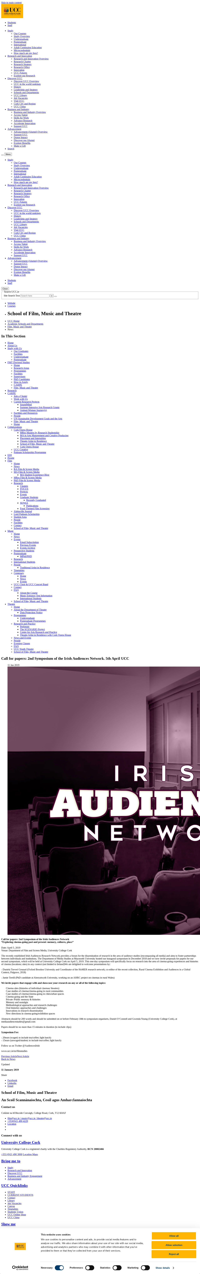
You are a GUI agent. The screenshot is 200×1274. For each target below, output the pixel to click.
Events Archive (27, 548)
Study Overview (22, 36)
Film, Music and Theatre (20, 326)
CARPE (18, 385)
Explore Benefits (22, 143)
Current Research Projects (26, 401)
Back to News (8, 1059)
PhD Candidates (22, 379)
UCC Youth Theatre (24, 649)
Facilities (18, 354)
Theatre (11, 604)
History (17, 87)
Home (11, 342)
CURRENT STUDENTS (20, 1195)
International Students (24, 562)
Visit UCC (19, 101)
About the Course (29, 592)
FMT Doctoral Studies (19, 362)
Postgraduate (20, 42)
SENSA (24, 503)
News (17, 466)
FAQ (16, 590)
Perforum (24, 626)
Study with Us (15, 348)
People (17, 415)
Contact (17, 525)
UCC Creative (21, 449)
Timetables (19, 570)
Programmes (20, 371)
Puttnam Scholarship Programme (30, 452)
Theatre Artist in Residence (33, 441)
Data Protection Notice (31, 612)
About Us (12, 345)
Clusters (24, 486)
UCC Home (14, 321)
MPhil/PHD (26, 556)
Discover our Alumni (24, 140)
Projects (24, 491)
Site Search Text (12, 295)
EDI (10, 455)
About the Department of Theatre (30, 609)
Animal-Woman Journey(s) (33, 410)
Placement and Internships (33, 438)
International (20, 44)
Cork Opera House (23, 430)
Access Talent (21, 115)
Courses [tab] (11, 306)
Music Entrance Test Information (36, 595)
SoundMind (26, 404)
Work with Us (21, 399)
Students (12, 22)
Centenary (19, 573)
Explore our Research (24, 75)
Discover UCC (15, 1173)
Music (11, 531)
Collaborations (15, 427)
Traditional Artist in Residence (35, 567)
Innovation (19, 70)
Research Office (22, 67)
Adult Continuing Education (28, 47)
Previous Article (9, 1056)
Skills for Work (21, 117)
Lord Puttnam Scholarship (27, 514)
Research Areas (21, 368)
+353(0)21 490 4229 (18, 1121)
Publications (32, 505)
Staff (10, 25)
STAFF (11, 1192)
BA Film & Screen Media (26, 469)
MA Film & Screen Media (27, 472)
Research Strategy (23, 64)
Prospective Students (24, 550)
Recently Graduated (36, 500)
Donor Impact (21, 137)
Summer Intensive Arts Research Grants (39, 407)
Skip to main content (11, 2)
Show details (163, 1268)
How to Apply (21, 382)
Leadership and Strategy (26, 89)
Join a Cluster (20, 396)
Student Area (20, 517)
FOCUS (24, 489)
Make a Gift (20, 146)
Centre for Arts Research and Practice (38, 632)
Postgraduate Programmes (33, 621)
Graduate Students (29, 497)
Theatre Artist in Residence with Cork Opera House (45, 635)
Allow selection (174, 1245)
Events (23, 494)
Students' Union (15, 1211)
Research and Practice (24, 623)
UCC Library (20, 95)
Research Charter (22, 61)
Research (12, 390)
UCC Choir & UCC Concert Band (31, 584)
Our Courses (20, 33)
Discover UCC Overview (26, 81)
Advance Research (23, 120)
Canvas (11, 1206)
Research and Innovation (20, 1170)
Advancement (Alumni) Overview (31, 132)
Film (10, 460)
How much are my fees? (26, 53)
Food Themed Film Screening (35, 508)
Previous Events (28, 545)
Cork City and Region (25, 103)
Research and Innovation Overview (31, 58)
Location (12, 1124)
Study (10, 1167)
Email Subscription (29, 542)
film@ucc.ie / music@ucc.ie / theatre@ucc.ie (30, 1118)
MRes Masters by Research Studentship (39, 432)
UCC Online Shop (17, 1214)
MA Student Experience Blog (34, 474)
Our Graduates (21, 351)
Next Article (23, 1056)
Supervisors (19, 376)
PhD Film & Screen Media (27, 480)
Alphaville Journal (23, 511)
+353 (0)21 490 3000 (11, 1154)
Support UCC (21, 126)
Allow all (174, 1236)
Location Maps (30, 1154)
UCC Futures (20, 72)
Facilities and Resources (26, 413)
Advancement (14, 1179)
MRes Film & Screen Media (28, 477)
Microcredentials (22, 50)
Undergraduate (21, 39)
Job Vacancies (21, 98)
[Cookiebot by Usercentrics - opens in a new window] (20, 1268)
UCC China (20, 106)
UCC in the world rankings (27, 84)
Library (11, 1200)
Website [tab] (11, 303)
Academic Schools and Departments (25, 324)
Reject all (174, 1254)
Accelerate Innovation (24, 123)
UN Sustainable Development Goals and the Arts (38, 418)
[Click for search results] (55, 296)
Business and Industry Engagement (25, 1176)
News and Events (22, 637)
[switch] (89, 1267)
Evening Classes (22, 643)
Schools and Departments (26, 92)
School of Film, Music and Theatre (37, 444)
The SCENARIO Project (32, 629)
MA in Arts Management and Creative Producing (44, 435)
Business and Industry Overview (30, 112)
